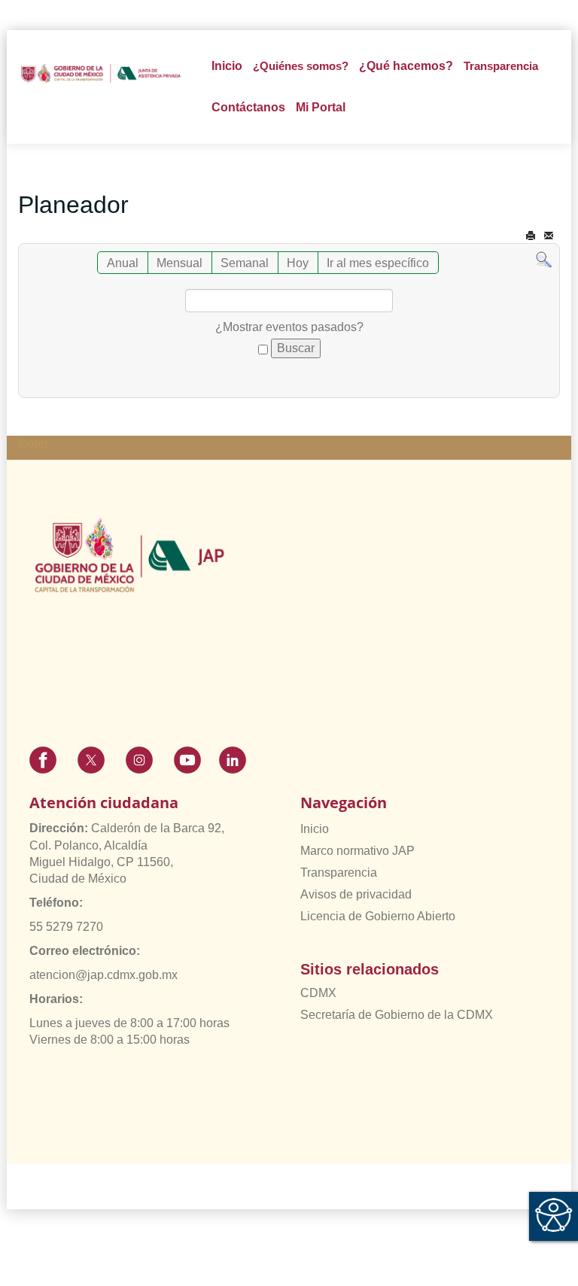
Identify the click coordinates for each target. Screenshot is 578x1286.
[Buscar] (544, 259)
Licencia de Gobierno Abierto (377, 916)
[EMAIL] (548, 236)
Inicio (226, 65)
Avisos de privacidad (356, 894)
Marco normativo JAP (357, 850)
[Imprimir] (530, 236)
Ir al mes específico (378, 263)
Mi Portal (320, 107)
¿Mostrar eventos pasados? (289, 327)
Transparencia (338, 872)
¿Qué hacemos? (406, 65)
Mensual (179, 263)
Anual (122, 263)
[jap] (101, 73)
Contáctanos (248, 107)
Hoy (298, 263)
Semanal (245, 263)
